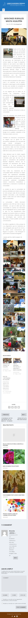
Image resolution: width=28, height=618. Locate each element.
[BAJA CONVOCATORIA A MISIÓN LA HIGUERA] (14, 435)
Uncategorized (18, 24)
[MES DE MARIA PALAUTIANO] (14, 456)
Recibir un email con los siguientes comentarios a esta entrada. (11, 600)
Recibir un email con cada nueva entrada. (14, 603)
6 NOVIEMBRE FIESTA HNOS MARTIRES (13, 495)
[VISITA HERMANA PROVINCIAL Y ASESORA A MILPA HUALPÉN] (17, 360)
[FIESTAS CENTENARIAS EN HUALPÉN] (8, 385)
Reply (15, 558)
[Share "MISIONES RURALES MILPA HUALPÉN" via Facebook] (9, 407)
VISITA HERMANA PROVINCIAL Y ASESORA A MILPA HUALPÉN (17, 367)
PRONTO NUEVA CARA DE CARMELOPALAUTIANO (10, 514)
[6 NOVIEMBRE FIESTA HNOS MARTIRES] (14, 481)
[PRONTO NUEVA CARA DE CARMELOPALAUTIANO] (14, 505)
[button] (10, 245)
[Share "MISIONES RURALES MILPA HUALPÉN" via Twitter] (12, 407)
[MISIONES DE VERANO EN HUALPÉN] (7, 360)
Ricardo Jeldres (12, 532)
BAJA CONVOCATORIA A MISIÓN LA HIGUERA (13, 444)
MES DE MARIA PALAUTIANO (11, 466)
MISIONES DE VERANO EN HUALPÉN (6, 365)
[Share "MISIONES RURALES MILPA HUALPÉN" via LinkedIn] (15, 407)
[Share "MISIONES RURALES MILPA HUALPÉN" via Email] (18, 407)
